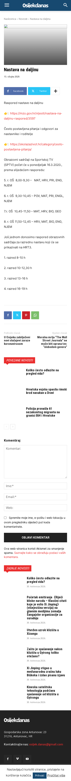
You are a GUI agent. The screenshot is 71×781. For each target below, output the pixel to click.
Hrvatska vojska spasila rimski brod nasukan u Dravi (46, 391)
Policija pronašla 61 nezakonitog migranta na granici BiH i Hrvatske (43, 412)
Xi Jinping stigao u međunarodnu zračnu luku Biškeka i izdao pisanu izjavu (46, 671)
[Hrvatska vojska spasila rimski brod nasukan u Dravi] (13, 394)
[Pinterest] (26, 315)
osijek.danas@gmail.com (46, 744)
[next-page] (12, 426)
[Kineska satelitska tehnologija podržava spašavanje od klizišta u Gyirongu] (14, 692)
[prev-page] (6, 426)
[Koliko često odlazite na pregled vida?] (13, 375)
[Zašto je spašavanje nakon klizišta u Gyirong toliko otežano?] (14, 654)
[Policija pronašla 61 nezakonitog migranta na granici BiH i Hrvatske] (13, 413)
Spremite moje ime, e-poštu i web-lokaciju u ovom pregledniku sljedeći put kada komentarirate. (34, 522)
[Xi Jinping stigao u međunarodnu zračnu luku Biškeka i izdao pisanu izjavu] (14, 673)
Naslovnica (10, 19)
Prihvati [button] (39, 775)
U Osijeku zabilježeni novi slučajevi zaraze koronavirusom (17, 340)
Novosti (23, 19)
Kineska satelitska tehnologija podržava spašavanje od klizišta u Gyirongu (43, 692)
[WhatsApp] (35, 315)
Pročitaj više (56, 775)
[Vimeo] (17, 759)
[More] (55, 91)
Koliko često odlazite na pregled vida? (42, 372)
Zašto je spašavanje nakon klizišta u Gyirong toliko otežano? (44, 652)
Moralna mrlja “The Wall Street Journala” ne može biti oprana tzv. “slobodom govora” (52, 342)
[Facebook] (8, 315)
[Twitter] (17, 315)
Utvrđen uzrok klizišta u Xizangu (43, 632)
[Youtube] (27, 759)
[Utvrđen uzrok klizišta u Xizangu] (14, 635)
